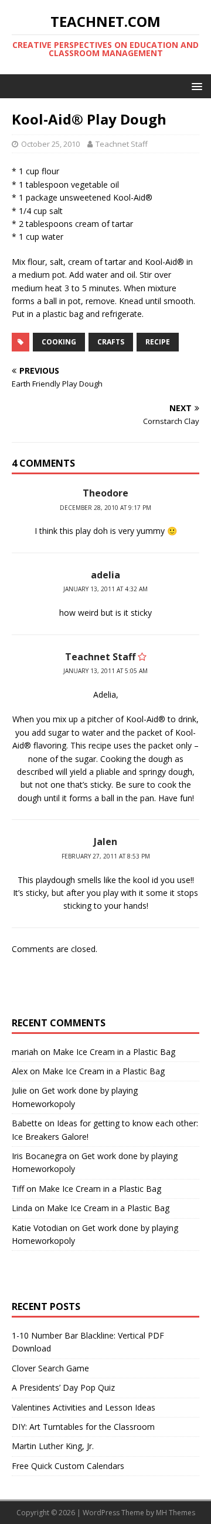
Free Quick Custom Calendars (68, 1465)
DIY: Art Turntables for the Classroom (83, 1426)
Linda (22, 1207)
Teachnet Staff (122, 144)
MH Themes (175, 1513)
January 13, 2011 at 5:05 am (105, 671)
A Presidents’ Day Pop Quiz (63, 1387)
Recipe (157, 342)
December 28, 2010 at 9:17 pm (105, 508)
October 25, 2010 (50, 144)
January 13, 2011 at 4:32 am (105, 589)
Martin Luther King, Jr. (53, 1445)
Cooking (59, 342)
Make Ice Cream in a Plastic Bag (114, 1051)
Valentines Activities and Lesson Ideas (83, 1407)
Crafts (110, 342)
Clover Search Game (50, 1368)
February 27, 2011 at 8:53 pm (106, 856)
